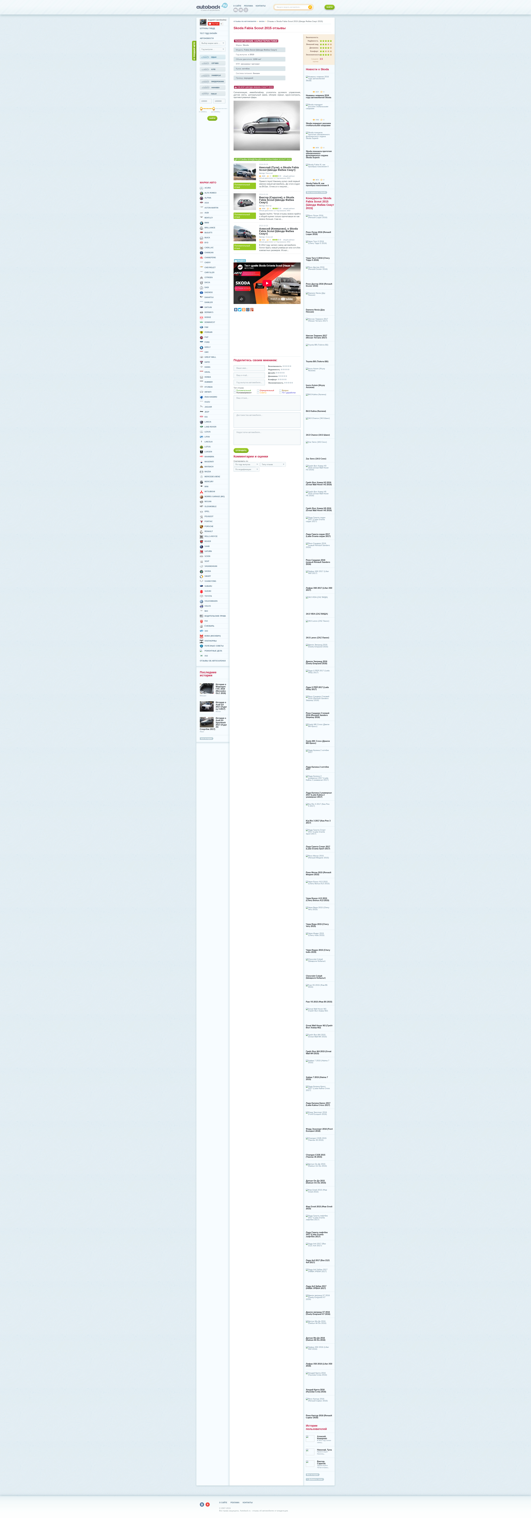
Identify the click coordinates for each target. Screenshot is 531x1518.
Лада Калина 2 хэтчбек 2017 (317, 768)
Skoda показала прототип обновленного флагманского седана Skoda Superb (319, 154)
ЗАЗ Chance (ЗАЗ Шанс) (318, 435)
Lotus (208, 447)
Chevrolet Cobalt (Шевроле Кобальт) (316, 977)
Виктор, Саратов (321, 1462)
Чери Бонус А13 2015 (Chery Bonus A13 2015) (317, 899)
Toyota (208, 596)
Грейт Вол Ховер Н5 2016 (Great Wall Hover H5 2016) (319, 509)
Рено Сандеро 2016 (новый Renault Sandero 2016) (318, 562)
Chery (208, 263)
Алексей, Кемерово (322, 1437)
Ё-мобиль (209, 626)
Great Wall (210, 357)
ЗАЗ (206, 631)
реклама (248, 6)
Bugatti (208, 233)
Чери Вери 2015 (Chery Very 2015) (317, 925)
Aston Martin (211, 208)
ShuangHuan (211, 566)
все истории (206, 738)
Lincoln (208, 442)
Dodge (208, 317)
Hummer (209, 382)
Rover (208, 541)
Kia (206, 417)
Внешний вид (312, 44)
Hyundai (209, 387)
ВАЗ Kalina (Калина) (316, 411)
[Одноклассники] (243, 309)
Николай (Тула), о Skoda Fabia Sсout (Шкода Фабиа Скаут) (279, 168)
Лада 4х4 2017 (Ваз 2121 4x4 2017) (318, 1261)
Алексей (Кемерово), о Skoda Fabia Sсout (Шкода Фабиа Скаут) (278, 231)
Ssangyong (210, 581)
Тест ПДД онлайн (208, 33)
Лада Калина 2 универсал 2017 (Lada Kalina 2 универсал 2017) (319, 795)
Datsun (208, 307)
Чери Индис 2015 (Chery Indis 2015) (318, 951)
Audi (207, 213)
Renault (209, 531)
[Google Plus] (251, 309)
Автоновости (207, 38)
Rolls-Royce (211, 536)
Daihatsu (209, 297)
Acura (208, 188)
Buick (207, 238)
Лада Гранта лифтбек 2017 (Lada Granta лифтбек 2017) (317, 1234)
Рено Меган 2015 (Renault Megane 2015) (318, 873)
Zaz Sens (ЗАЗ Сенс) (316, 458)
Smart (208, 576)
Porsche (209, 526)
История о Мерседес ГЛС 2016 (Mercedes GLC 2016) (221, 688)
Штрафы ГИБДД (207, 28)
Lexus (208, 432)
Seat (207, 561)
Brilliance (210, 228)
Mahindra (209, 457)
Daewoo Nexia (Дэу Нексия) (315, 311)
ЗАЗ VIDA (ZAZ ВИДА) (317, 614)
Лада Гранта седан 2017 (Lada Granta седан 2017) (318, 535)
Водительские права (215, 616)
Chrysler (209, 272)
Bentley (209, 218)
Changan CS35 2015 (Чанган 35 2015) (315, 1156)
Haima (207, 367)
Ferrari (208, 332)
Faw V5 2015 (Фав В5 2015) (319, 1002)
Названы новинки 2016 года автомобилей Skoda (318, 96)
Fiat (206, 337)
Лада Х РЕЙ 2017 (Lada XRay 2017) (317, 688)
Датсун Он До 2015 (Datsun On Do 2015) (316, 1181)
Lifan (207, 437)
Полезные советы (214, 646)
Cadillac (209, 248)
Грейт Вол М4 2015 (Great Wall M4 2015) (318, 1052)
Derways (209, 312)
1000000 (214, 112)
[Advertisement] (213, 150)
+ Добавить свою (314, 1479)
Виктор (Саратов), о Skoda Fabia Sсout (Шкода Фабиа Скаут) (276, 200)
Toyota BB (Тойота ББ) (317, 361)
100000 (201, 112)
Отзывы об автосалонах (213, 661)
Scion (207, 556)
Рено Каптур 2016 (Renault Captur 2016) (319, 1416)
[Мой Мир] (247, 309)
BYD (206, 243)
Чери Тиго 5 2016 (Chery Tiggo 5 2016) (318, 259)
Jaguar (208, 407)
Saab (207, 546)
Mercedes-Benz (212, 477)
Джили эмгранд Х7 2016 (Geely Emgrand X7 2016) (318, 1313)
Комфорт (314, 51)
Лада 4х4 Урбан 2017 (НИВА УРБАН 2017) (316, 1287)
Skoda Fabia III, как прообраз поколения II (317, 184)
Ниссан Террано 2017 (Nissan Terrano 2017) (316, 336)
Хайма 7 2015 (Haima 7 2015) (317, 1078)
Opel (207, 511)
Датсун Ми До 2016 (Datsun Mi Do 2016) (315, 1339)
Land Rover (210, 427)
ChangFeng (210, 258)
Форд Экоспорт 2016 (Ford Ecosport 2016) (319, 1130)
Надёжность (313, 41)
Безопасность (312, 37)
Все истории (312, 1475)
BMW (207, 223)
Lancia (208, 422)
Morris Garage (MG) (215, 496)
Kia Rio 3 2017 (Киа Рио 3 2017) (318, 822)
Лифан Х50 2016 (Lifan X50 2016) (319, 1365)
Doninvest (210, 322)
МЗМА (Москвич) (213, 636)
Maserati (209, 462)
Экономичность (312, 55)
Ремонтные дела (213, 651)
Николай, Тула (324, 1450)
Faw (206, 327)
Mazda (208, 472)
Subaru (208, 586)
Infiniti (208, 392)
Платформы (211, 641)
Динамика (313, 48)
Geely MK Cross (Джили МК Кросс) (318, 742)
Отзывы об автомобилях (245, 21)
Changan (209, 253)
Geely (208, 347)
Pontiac (209, 521)
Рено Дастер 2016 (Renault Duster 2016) (319, 285)
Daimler (209, 302)
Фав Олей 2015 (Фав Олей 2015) (319, 1207)
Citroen (209, 277)
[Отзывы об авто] (235, 10)
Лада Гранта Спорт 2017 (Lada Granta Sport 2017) (318, 847)
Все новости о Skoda (316, 192)
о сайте (237, 6)
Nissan (208, 501)
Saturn (208, 551)
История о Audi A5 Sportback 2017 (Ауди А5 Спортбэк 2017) (213, 723)
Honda (208, 377)
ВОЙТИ (330, 7)
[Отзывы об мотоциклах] (240, 10)
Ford (207, 342)
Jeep (207, 412)
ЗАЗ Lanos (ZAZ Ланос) (317, 637)
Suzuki (208, 591)
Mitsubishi (210, 492)
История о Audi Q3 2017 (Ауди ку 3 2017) (221, 705)
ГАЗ (206, 621)
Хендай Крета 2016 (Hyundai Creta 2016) (316, 1390)
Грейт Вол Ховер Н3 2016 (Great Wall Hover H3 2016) (319, 483)
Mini (206, 487)
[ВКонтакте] (235, 309)
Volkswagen (211, 601)
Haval (207, 372)
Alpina (208, 198)
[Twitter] (239, 309)
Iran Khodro (211, 397)
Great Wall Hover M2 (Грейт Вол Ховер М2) (319, 1026)
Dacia (207, 282)
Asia (207, 203)
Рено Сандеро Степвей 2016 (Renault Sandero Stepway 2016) (317, 715)
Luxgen (208, 452)
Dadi (207, 287)
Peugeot (209, 516)
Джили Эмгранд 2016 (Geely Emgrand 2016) (316, 662)
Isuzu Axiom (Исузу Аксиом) (315, 386)
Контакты (261, 6)
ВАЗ (206, 611)
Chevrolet (210, 267)
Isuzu (207, 402)
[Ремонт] (246, 10)
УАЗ (206, 656)
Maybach (209, 467)
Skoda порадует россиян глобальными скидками (318, 124)
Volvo (208, 606)
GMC (207, 352)
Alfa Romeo (210, 193)
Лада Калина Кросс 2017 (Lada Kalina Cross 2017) (318, 1104)
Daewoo (209, 292)
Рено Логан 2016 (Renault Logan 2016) (318, 233)
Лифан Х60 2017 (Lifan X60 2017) (319, 589)
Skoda (208, 571)
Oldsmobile (211, 506)
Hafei (207, 362)
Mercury (209, 482)
